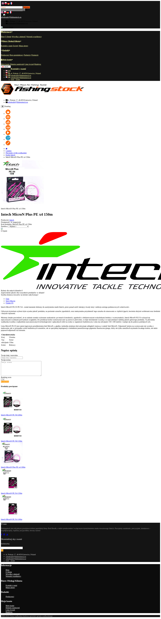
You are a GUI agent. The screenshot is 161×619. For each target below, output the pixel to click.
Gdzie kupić (15, 124)
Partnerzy (27, 55)
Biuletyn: (37, 64)
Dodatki (5, 50)
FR (9, 77)
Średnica (4, 226)
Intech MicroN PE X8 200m (11, 415)
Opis (7, 299)
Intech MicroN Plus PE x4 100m (13, 467)
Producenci (5, 55)
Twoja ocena (5, 360)
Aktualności (15, 119)
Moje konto (7, 60)
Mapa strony (23, 46)
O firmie (8, 37)
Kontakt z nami (6, 46)
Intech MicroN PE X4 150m (11, 493)
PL (9, 73)
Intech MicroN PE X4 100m (11, 519)
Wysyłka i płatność (19, 37)
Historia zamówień (17, 64)
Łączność (14, 139)
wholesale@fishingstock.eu (11, 17)
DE (9, 75)
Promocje (34, 55)
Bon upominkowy (16, 55)
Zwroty (15, 46)
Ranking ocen (6, 377)
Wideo (13, 134)
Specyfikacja (10, 301)
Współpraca (15, 129)
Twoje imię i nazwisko (9, 355)
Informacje (7, 32)
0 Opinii (4, 231)
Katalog (13, 114)
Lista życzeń (29, 64)
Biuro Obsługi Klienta (11, 41)
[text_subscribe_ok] (2, 550)
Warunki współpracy (34, 37)
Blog (3, 37)
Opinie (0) (9, 303)
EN (9, 71)
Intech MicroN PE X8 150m (11, 441)
